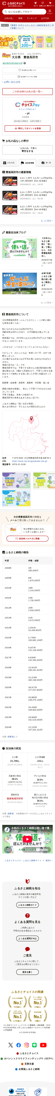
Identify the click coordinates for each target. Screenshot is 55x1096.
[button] (49, 12)
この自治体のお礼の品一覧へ (27, 91)
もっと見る (46, 221)
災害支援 (29, 1064)
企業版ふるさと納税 (29, 1069)
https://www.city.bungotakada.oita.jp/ (29, 461)
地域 (20, 18)
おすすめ (45, 18)
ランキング (32, 18)
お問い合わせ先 (12, 82)
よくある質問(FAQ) (27, 938)
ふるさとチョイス (29, 1053)
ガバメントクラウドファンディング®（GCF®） (29, 1058)
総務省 (11, 736)
